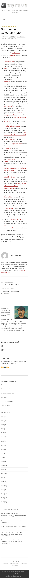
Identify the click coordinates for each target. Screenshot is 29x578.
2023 (2, 429)
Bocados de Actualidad (9, 26)
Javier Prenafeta (9, 188)
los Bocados (16, 53)
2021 (2, 437)
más (5, 226)
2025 (2, 421)
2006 (2, 498)
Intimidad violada (9, 177)
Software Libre (5, 405)
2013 (2, 469)
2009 (2, 486)
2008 (2, 490)
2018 (2, 449)
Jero (5, 68)
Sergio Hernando (16, 144)
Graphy (23, 563)
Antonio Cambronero (11, 228)
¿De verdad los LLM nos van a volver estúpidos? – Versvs (11, 514)
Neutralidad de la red (7, 401)
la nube (12, 219)
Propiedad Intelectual (7, 393)
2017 (2, 453)
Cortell (6, 161)
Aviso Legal (6, 572)
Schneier (7, 82)
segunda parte (12, 159)
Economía (4, 385)
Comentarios (7, 350)
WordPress (13, 563)
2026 (2, 416)
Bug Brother (8, 106)
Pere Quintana (8, 208)
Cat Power (12, 55)
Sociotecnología (5, 389)
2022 (2, 433)
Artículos (5, 346)
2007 (2, 494)
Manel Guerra (19, 219)
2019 (2, 445)
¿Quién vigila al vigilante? (12, 126)
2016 (2, 457)
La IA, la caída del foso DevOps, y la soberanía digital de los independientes (12, 534)
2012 (2, 473)
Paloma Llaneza (9, 139)
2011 (2, 477)
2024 (2, 425)
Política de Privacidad (18, 572)
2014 (2, 465)
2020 (2, 441)
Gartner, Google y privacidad (10, 284)
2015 (2, 461)
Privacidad (4, 397)
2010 (2, 481)
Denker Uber (8, 197)
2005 (2, 502)
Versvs (17, 561)
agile (8, 314)
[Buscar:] (26, 19)
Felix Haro (7, 148)
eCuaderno (7, 121)
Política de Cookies (13, 574)
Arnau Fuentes (9, 62)
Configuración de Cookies (13, 576)
